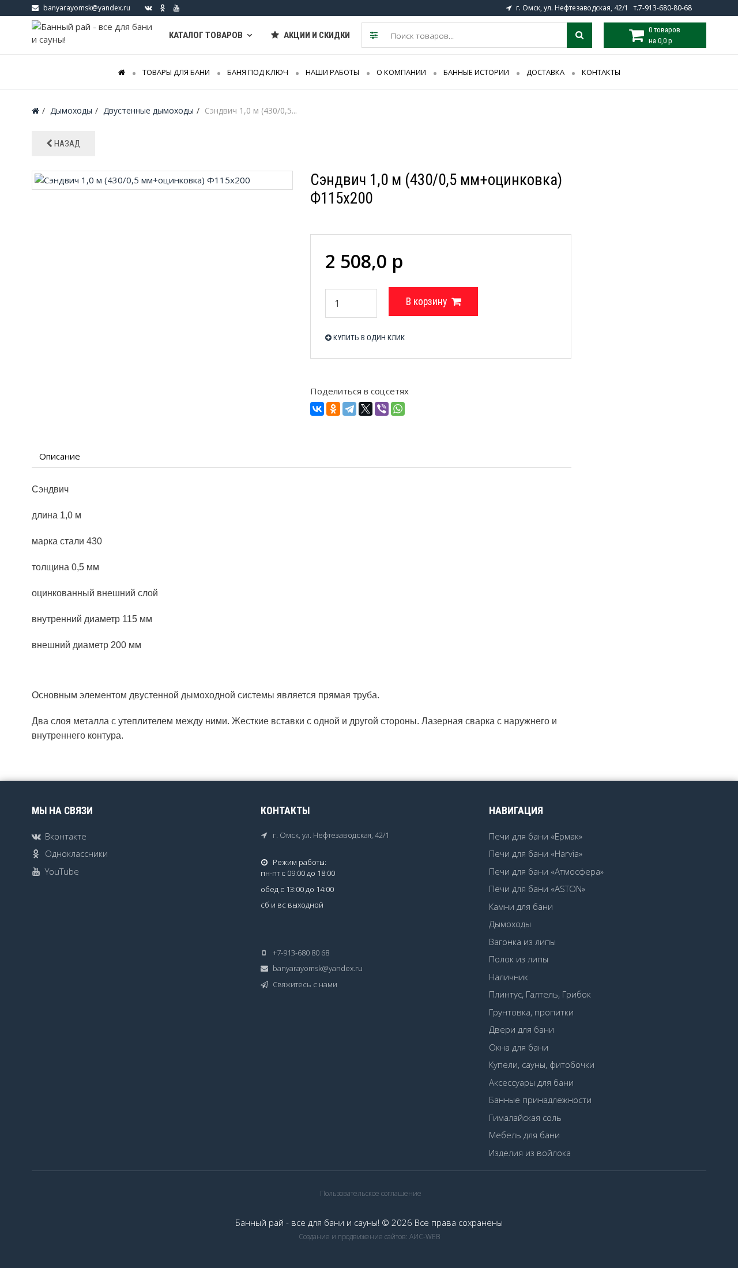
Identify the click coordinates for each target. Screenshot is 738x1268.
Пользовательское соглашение (370, 1193)
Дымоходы (510, 924)
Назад (66, 143)
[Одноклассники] (333, 409)
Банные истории (476, 72)
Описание (59, 456)
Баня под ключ (257, 72)
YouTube (62, 871)
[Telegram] (349, 409)
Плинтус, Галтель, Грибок (540, 994)
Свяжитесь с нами (305, 984)
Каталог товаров (206, 35)
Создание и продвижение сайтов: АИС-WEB (369, 1236)
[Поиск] (579, 35)
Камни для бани (521, 906)
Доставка (545, 72)
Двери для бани (521, 1029)
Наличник (508, 977)
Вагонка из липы (522, 941)
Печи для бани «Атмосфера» (546, 871)
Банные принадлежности (540, 1099)
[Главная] (35, 110)
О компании (401, 72)
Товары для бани (176, 72)
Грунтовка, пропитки (531, 1012)
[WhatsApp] (398, 409)
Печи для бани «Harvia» (535, 853)
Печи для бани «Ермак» (535, 836)
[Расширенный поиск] (374, 35)
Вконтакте (65, 836)
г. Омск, (529, 8)
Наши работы (332, 72)
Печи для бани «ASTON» (537, 888)
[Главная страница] (121, 72)
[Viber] (382, 409)
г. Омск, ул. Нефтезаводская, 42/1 (331, 835)
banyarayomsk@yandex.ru (86, 8)
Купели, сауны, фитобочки (541, 1064)
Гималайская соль (525, 1117)
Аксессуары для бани (531, 1082)
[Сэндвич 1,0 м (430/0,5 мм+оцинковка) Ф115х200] (162, 179)
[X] (365, 409)
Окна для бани (518, 1047)
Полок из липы (518, 959)
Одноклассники (76, 853)
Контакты (601, 72)
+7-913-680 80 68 (301, 952)
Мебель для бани (524, 1135)
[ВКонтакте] (317, 409)
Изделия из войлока (530, 1152)
